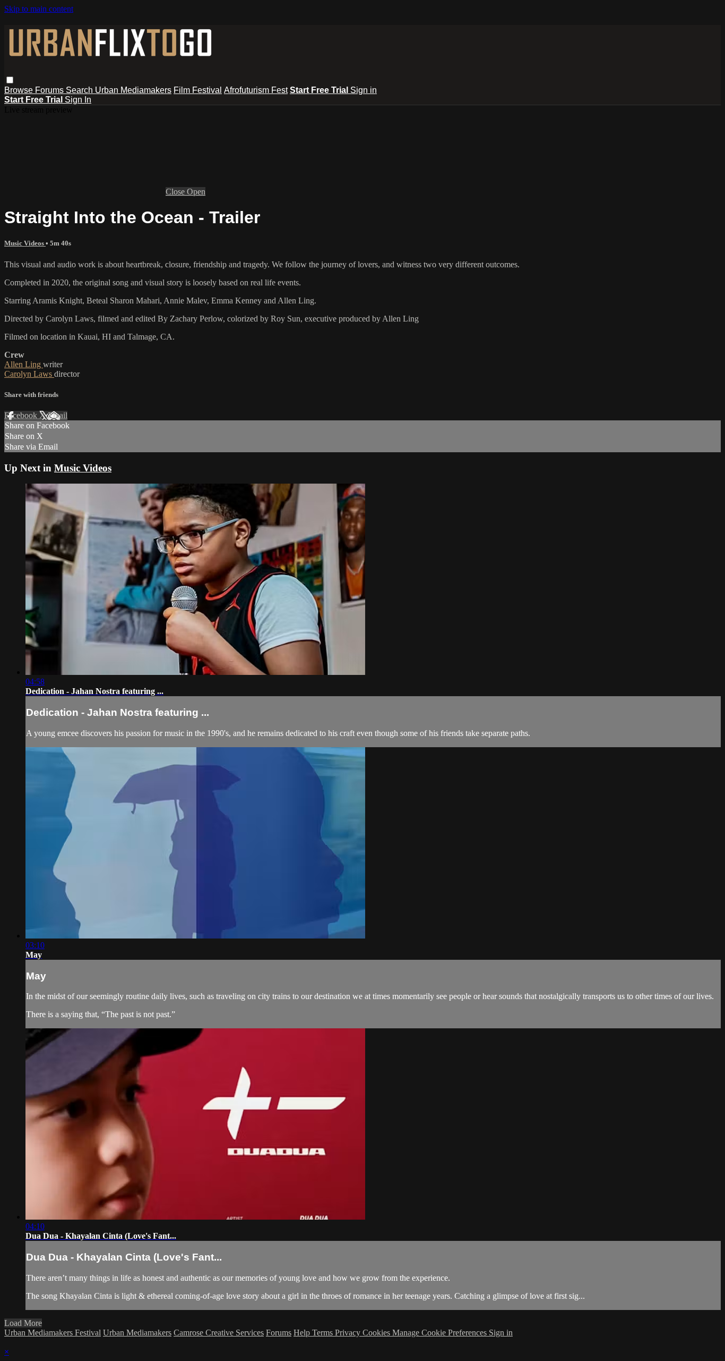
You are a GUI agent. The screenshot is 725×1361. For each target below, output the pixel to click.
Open (196, 191)
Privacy (348, 1332)
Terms (323, 1332)
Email (57, 415)
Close (176, 191)
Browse (19, 90)
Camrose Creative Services (219, 1332)
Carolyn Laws (29, 373)
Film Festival (198, 90)
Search (80, 90)
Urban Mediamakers (133, 90)
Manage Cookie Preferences (440, 1332)
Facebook (21, 415)
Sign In (78, 99)
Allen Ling (23, 364)
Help (303, 1332)
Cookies (377, 1332)
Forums (50, 90)
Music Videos (25, 243)
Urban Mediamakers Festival (52, 1332)
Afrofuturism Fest (256, 90)
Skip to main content (38, 8)
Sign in (363, 90)
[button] (9, 80)
